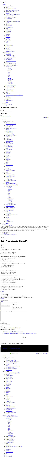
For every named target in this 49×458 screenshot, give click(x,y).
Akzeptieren (2, 233)
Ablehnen (8, 233)
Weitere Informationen (5, 234)
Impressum (13, 234)
